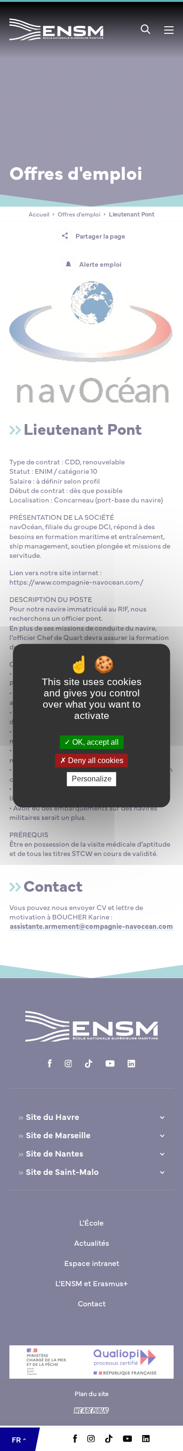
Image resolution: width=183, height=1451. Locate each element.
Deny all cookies (94, 760)
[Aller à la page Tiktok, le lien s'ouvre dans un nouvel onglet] (109, 1439)
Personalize (92, 779)
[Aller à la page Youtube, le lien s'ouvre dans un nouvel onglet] (127, 1439)
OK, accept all (94, 742)
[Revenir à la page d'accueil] (56, 41)
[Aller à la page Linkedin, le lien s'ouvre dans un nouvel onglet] (146, 1439)
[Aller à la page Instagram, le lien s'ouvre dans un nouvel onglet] (91, 1439)
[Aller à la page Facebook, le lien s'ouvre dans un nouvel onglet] (75, 1439)
